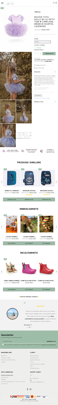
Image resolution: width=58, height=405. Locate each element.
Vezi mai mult (38, 95)
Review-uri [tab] (38, 101)
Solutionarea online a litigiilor (37, 364)
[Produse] (2, 3)
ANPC (31, 366)
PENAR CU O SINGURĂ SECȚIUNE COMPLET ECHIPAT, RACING (12, 190)
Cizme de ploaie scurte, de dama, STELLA (29, 280)
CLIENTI (32, 352)
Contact (3, 362)
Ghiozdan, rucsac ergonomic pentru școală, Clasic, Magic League (46, 190)
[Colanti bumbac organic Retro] (29, 224)
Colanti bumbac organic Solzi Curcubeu (11, 236)
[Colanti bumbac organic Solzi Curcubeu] (11, 224)
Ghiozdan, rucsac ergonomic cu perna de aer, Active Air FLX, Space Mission (29, 190)
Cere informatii (39, 68)
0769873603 (35, 378)
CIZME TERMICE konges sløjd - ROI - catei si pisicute (11, 280)
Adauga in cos (49, 53)
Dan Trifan (24, 399)
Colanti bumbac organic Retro (29, 236)
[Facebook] (27, 389)
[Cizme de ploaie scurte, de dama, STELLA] (29, 268)
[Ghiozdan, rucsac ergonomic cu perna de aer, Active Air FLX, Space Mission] (29, 178)
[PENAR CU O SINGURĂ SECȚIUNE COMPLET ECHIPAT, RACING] (11, 178)
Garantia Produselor (35, 359)
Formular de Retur (34, 368)
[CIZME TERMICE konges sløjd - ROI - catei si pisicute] (11, 268)
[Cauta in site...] (54, 3)
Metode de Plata (34, 355)
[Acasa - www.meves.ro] (10, 3)
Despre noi (4, 355)
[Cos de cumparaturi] (56, 3)
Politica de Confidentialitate (48, 344)
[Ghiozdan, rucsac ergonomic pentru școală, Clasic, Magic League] (46, 178)
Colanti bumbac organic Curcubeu (46, 236)
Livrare (32, 362)
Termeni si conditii (5, 357)
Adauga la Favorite (40, 65)
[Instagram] (30, 389)
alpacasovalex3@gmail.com (37, 382)
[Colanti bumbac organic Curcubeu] (46, 224)
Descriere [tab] (37, 72)
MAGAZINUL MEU (6, 352)
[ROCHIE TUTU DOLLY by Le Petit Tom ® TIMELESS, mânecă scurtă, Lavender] (16, 29)
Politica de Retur (34, 357)
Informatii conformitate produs (42, 98)
